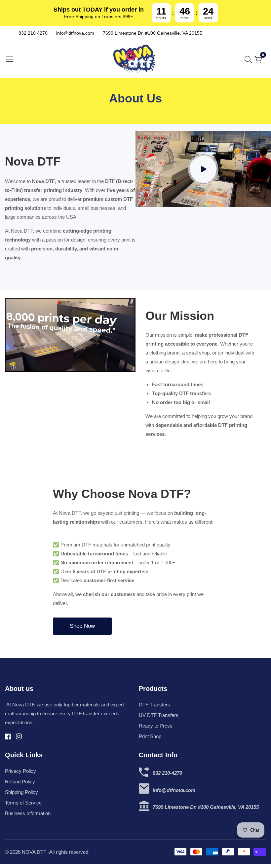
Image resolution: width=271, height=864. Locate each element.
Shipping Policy (21, 792)
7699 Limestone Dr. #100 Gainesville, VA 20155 (206, 807)
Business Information (28, 813)
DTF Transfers (154, 704)
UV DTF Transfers (158, 715)
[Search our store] (249, 59)
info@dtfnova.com (174, 790)
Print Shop (150, 736)
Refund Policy (20, 781)
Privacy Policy (20, 771)
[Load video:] (203, 169)
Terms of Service (23, 803)
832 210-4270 (167, 773)
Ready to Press (156, 726)
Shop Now (82, 626)
